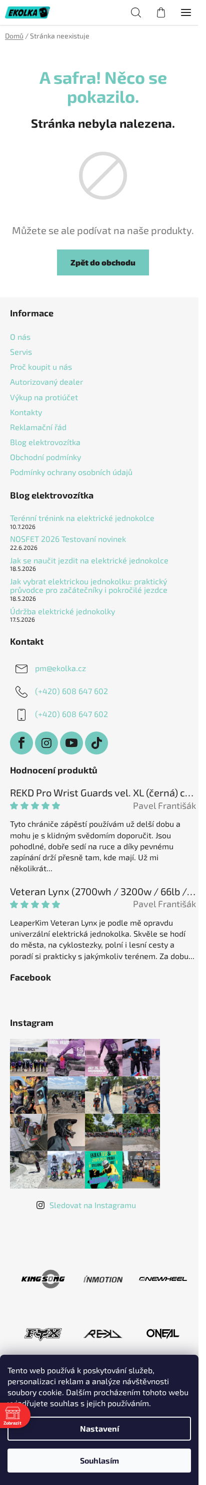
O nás (20, 336)
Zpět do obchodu (103, 262)
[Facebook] (21, 743)
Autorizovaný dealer (46, 381)
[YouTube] (71, 743)
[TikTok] (96, 743)
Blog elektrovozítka (45, 442)
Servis (21, 351)
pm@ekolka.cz (60, 668)
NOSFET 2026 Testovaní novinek (68, 538)
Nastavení (99, 1428)
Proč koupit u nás (41, 366)
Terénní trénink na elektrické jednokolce (82, 517)
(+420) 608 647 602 (71, 691)
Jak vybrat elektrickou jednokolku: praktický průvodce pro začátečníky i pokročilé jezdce (89, 585)
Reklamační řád (38, 427)
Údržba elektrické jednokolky (62, 611)
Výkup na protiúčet (44, 397)
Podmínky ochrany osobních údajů (71, 472)
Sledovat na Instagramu (93, 1205)
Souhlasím (99, 1460)
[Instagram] (46, 743)
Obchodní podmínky (45, 457)
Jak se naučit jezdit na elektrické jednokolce (89, 560)
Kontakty (26, 412)
